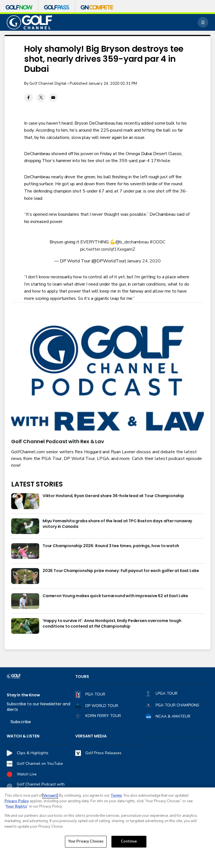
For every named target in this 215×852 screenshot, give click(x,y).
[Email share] (53, 97)
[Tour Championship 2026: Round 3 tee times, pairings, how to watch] (25, 551)
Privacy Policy (16, 801)
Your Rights (16, 806)
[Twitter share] (40, 97)
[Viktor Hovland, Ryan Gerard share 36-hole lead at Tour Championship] (25, 501)
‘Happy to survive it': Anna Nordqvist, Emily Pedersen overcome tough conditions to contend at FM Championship (112, 623)
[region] (107, 819)
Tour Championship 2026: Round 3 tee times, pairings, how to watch (111, 546)
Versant (50, 795)
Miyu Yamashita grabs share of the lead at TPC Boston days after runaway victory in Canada (117, 523)
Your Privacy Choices (86, 841)
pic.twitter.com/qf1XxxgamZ (107, 249)
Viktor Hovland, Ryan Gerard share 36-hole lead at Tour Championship (113, 496)
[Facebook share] (28, 97)
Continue (129, 841)
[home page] (29, 22)
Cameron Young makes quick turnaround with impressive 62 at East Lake (115, 596)
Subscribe (20, 722)
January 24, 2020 (144, 261)
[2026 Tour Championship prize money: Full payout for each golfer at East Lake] (25, 576)
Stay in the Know (23, 695)
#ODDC (157, 242)
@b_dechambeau (132, 242)
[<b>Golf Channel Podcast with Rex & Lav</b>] (107, 379)
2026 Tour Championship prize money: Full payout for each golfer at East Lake (121, 570)
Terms (116, 795)
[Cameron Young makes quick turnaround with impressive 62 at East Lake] (25, 601)
